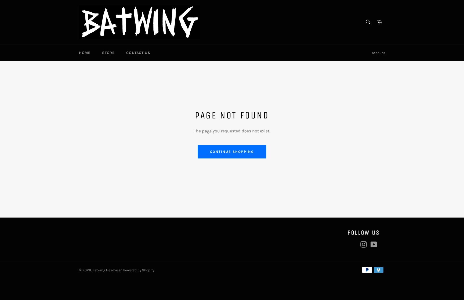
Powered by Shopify (138, 270)
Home (84, 52)
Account (378, 53)
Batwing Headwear (107, 270)
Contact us (138, 52)
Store (108, 52)
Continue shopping (232, 152)
